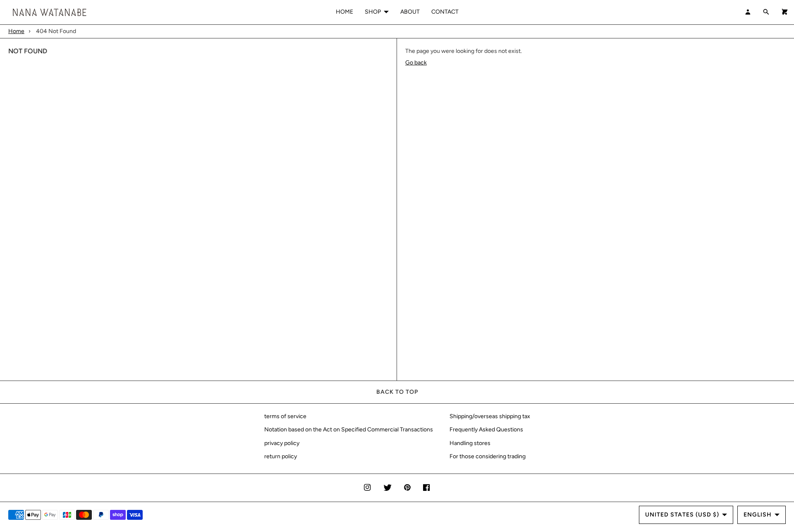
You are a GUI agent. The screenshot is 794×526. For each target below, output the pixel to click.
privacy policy (281, 443)
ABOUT (410, 11)
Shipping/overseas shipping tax (490, 416)
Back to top (397, 391)
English (758, 514)
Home (16, 31)
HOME (344, 11)
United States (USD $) (682, 514)
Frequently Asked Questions (486, 429)
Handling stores (470, 443)
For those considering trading (488, 456)
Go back (416, 62)
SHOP (373, 11)
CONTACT (445, 11)
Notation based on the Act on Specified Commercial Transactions (348, 429)
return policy (280, 456)
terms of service (285, 416)
